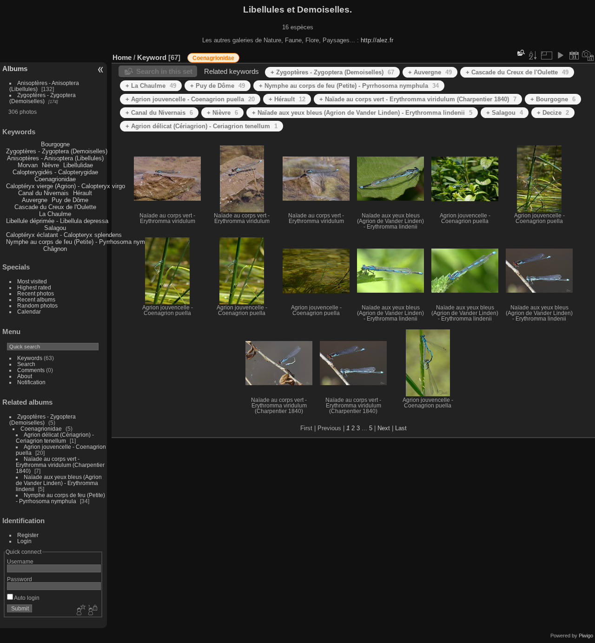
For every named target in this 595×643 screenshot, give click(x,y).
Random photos (37, 305)
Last (401, 428)
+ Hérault (287, 99)
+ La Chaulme (151, 85)
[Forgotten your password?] (92, 610)
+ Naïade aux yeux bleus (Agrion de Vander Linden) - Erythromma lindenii (362, 112)
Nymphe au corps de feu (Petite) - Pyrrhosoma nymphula (82, 241)
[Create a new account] (80, 610)
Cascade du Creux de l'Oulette (55, 206)
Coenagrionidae (55, 179)
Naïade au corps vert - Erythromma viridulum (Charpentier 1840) (60, 465)
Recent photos (35, 293)
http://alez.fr (377, 40)
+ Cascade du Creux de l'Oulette (517, 72)
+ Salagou (504, 112)
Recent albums (36, 299)
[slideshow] (560, 55)
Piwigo (586, 635)
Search (26, 364)
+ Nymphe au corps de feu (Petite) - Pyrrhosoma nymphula (349, 85)
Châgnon (55, 248)
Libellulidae (78, 165)
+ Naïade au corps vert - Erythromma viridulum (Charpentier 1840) (417, 99)
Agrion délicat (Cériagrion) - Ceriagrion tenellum (55, 438)
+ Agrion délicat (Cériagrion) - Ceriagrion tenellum (202, 126)
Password (19, 579)
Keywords (29, 358)
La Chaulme (55, 213)
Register (28, 535)
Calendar (29, 311)
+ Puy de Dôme (217, 85)
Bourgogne (55, 144)
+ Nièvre (222, 112)
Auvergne (34, 200)
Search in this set (164, 71)
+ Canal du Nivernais (159, 112)
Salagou (55, 227)
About (24, 376)
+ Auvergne (430, 72)
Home (122, 57)
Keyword (151, 57)
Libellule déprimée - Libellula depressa (57, 220)
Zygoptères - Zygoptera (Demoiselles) (42, 98)
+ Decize (553, 112)
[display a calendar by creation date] (588, 55)
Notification (31, 382)
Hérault (82, 193)
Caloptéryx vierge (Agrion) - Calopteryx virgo (65, 186)
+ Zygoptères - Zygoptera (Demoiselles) (332, 72)
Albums (14, 68)
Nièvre (50, 165)
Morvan (28, 165)
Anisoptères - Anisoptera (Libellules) (55, 158)
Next (383, 428)
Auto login (26, 598)
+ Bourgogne (552, 99)
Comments (31, 370)
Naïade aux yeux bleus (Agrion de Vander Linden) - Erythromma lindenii (59, 483)
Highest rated (34, 287)
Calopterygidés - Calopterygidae (55, 172)
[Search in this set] (520, 52)
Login (24, 541)
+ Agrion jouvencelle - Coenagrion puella (190, 99)
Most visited (32, 281)
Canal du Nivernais (43, 193)
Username (20, 561)
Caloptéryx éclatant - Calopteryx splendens (64, 234)
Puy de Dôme (70, 200)
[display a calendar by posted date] (574, 55)
